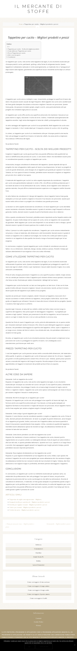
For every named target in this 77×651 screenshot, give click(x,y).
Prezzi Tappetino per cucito (16, 53)
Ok (29, 646)
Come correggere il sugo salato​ (38, 586)
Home (21, 24)
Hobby (38, 561)
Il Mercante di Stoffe (38, 9)
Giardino (38, 553)
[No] (75, 645)
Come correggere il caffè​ (38, 598)
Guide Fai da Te (38, 557)
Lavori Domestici (38, 565)
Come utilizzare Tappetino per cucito (19, 51)
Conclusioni (11, 57)
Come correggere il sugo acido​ (38, 590)
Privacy (38, 625)
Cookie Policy (38, 622)
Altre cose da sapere (14, 55)
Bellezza (38, 545)
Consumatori (38, 549)
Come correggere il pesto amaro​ (38, 594)
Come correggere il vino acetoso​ (38, 582)
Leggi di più (44, 646)
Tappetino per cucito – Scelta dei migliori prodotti (23, 49)
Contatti (38, 618)
